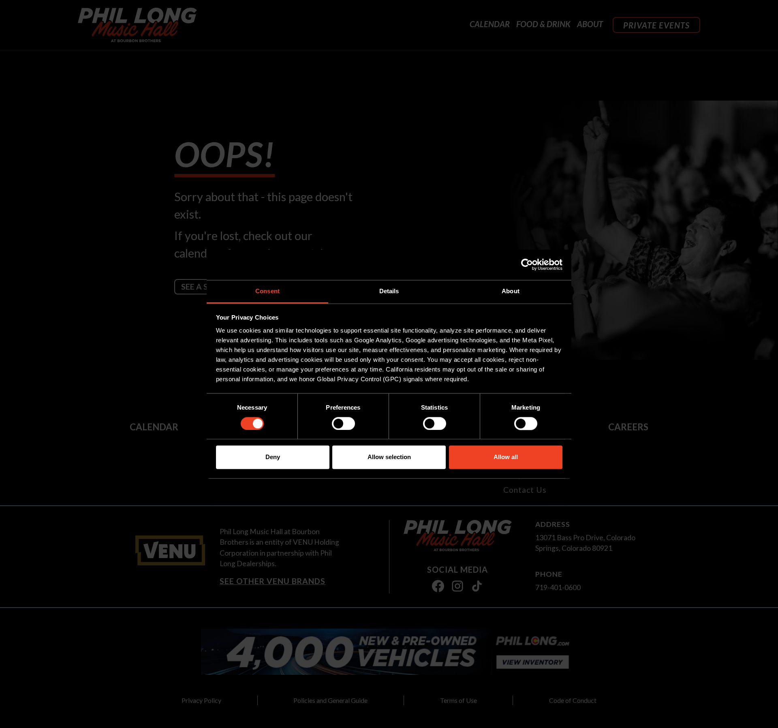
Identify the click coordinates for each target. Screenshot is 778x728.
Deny (272, 457)
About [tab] (510, 291)
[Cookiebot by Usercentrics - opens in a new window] (527, 264)
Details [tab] (389, 291)
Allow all (506, 457)
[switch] (343, 423)
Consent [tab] (267, 291)
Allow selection (389, 457)
